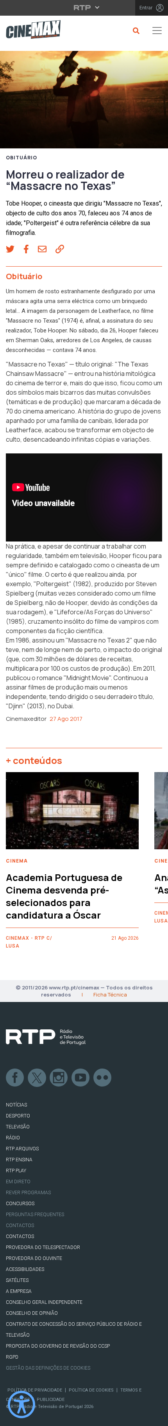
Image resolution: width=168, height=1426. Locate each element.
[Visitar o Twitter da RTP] (37, 1078)
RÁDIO (13, 1138)
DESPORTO (18, 1116)
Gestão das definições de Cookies (48, 1368)
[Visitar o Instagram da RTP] (59, 1078)
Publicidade (50, 1399)
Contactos (20, 1225)
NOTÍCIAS (16, 1105)
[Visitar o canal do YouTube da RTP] (80, 1078)
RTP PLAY (16, 1170)
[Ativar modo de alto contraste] (21, 1404)
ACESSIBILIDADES (25, 1269)
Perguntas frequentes (35, 1214)
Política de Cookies (91, 1390)
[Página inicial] (30, 30)
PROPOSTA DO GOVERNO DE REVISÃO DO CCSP (58, 1346)
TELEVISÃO (18, 1127)
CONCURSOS (20, 1203)
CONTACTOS (20, 1236)
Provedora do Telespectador (43, 1247)
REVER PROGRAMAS (28, 1192)
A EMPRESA (19, 1291)
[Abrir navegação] (157, 30)
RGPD (12, 1357)
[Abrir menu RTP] (84, 7)
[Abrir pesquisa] (135, 30)
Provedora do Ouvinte (34, 1258)
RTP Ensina (19, 1159)
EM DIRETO (18, 1181)
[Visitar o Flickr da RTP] (102, 1078)
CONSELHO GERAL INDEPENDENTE (44, 1302)
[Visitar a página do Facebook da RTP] (15, 1078)
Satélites (17, 1280)
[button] (14, 249)
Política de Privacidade (34, 1390)
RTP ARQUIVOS (22, 1149)
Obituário (21, 158)
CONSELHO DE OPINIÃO (32, 1313)
